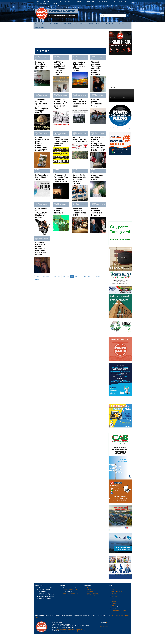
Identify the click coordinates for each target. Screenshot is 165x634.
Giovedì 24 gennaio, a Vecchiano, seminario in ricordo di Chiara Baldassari (96, 68)
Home (38, 1)
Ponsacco (93, 171)
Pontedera (75, 133)
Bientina (36, 133)
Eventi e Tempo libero (119, 1)
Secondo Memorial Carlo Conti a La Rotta (80, 139)
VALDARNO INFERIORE (41, 24)
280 (76, 277)
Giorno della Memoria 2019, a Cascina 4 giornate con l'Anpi (60, 103)
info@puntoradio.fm (61, 629)
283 (89, 277)
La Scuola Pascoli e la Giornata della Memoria (41, 65)
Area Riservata (104, 627)
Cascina (36, 57)
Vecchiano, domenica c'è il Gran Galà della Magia (79, 102)
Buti (112, 598)
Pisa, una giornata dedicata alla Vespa (96, 102)
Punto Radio (102, 1)
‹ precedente (45, 277)
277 (64, 277)
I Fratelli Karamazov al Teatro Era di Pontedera (97, 211)
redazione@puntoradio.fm (75, 629)
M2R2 (108, 622)
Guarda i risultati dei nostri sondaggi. (120, 128)
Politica (58, 1)
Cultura (55, 3)
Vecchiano (56, 57)
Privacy (127, 615)
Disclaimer (121, 615)
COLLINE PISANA (39, 27)
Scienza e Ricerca (42, 3)
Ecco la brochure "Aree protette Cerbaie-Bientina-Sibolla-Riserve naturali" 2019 (42, 143)
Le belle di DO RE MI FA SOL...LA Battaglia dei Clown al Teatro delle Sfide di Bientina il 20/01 (98, 143)
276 (59, 277)
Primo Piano (90, 1)
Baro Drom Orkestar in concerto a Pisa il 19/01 (79, 211)
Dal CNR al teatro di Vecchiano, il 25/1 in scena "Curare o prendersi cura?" (59, 68)
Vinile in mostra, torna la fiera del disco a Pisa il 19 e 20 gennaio (61, 141)
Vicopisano (114, 596)
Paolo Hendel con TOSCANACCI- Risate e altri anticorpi (41, 212)
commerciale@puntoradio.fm (71, 593)
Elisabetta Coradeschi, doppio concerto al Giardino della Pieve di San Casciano (41, 248)
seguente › (98, 277)
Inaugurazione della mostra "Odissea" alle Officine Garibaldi (79, 66)
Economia (68, 1)
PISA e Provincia (54, 24)
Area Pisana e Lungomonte (118, 610)
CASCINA (63, 24)
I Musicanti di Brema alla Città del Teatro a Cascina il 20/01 (61, 178)
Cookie (37, 617)
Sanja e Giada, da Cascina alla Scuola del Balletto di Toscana (79, 179)
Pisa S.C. (97, 24)
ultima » (37, 279)
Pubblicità (114, 615)
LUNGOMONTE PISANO (86, 24)
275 (55, 277)
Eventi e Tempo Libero (93, 595)
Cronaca (47, 1)
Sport (79, 1)
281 (80, 277)
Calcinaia (113, 605)
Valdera (113, 608)
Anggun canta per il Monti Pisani (97, 177)
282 (85, 277)
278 (68, 277)
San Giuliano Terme (116, 591)
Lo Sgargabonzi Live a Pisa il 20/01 (42, 177)
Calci (112, 595)
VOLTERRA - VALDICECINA (117, 24)
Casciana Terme (38, 204)
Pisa (112, 589)
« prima (37, 277)
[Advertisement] (70, 38)
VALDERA (104, 24)
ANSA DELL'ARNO (73, 24)
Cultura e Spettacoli (92, 593)
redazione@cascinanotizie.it (70, 589)
